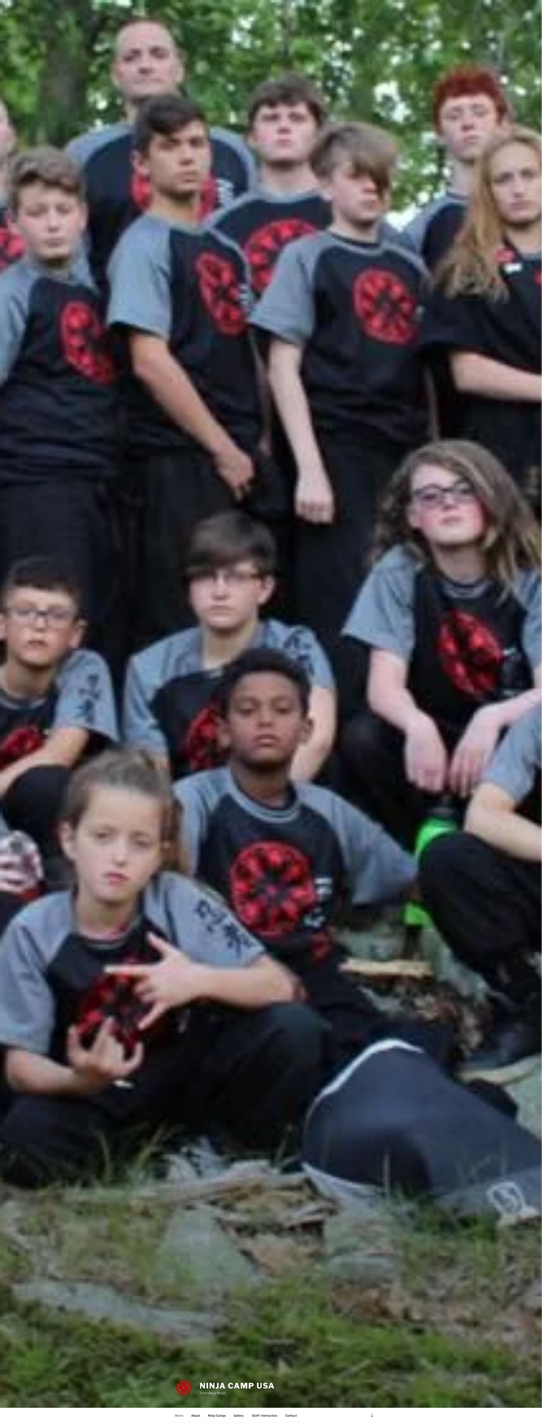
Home (179, 1415)
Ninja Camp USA (237, 1385)
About (195, 1415)
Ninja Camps (217, 1415)
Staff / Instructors (264, 1415)
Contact (291, 1415)
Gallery (239, 1415)
